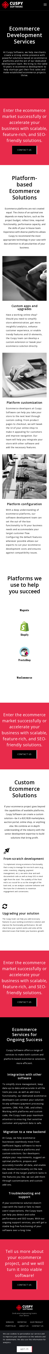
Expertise (22, 1322)
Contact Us (37, 1326)
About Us (23, 1326)
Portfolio (11, 1326)
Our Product (36, 1322)
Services (10, 1322)
